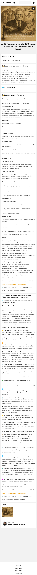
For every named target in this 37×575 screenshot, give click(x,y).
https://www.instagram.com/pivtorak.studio (14, 284)
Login (34, 2)
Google (4, 90)
